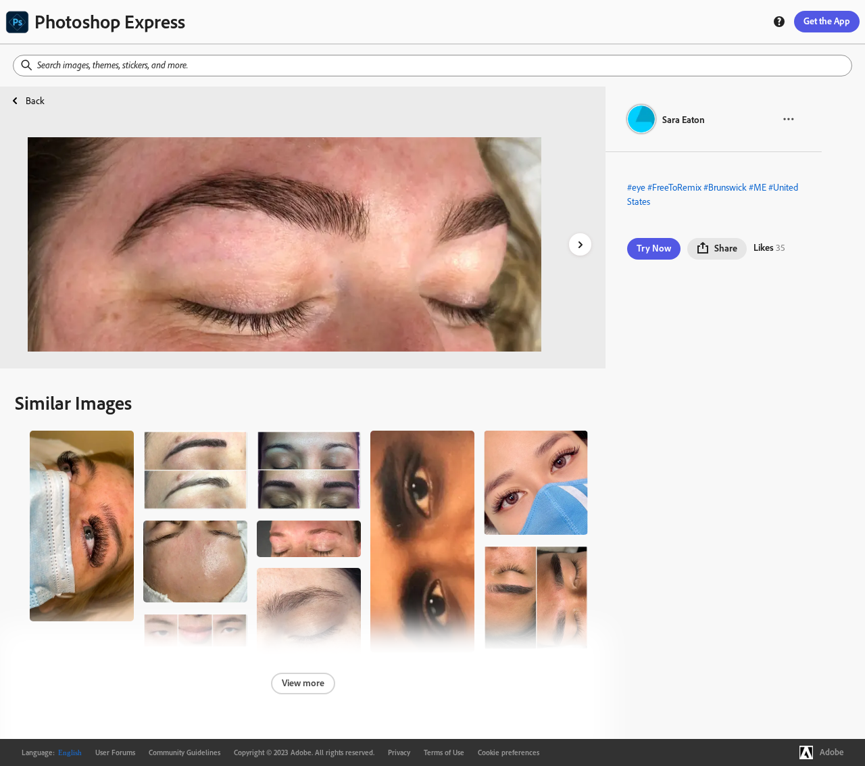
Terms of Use (444, 752)
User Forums (115, 752)
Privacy (399, 752)
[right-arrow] (580, 244)
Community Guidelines (184, 752)
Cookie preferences (508, 752)
